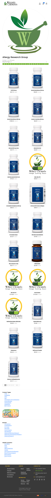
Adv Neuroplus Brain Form (13, 177)
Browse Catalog (10, 468)
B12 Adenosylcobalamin (37, 234)
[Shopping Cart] (43, 3)
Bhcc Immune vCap (13, 263)
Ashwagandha (7, 402)
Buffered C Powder (37, 350)
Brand (22, 468)
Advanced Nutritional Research (11, 433)
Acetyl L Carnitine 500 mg (37, 119)
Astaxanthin (7, 404)
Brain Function (7, 456)
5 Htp (5, 393)
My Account (10, 476)
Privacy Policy (28, 480)
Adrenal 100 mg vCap (14, 148)
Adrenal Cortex (37, 148)
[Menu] (46, 3)
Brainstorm (13, 350)
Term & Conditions (23, 480)
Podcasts (9, 470)
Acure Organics (8, 430)
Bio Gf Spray (37, 292)
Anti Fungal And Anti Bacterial (11, 451)
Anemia (6, 450)
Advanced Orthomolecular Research (13, 434)
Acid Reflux (7, 444)
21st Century (7, 424)
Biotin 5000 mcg (37, 321)
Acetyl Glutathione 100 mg (37, 90)
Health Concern (28, 469)
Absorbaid (6, 428)
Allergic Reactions (8, 448)
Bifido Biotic (37, 263)
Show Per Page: (6, 61)
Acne (5, 445)
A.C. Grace (6, 427)
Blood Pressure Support (10, 453)
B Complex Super (14, 234)
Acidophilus (7, 395)
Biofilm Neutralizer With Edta (14, 321)
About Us (23, 483)
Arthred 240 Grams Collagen (37, 205)
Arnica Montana (8, 401)
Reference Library (11, 472)
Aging (5, 447)
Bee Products (7, 405)
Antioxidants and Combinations (11, 399)
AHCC (5, 396)
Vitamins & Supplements (23, 472)
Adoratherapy (7, 431)
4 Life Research (8, 425)
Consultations (10, 474)
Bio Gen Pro (13, 292)
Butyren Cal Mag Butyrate (13, 379)
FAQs (27, 483)
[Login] (40, 3)
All (4, 64)
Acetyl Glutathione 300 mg (13, 119)
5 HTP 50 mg (13, 90)
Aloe (5, 398)
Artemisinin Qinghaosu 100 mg (13, 205)
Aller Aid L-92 (37, 177)
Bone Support (7, 454)
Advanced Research (9, 436)
